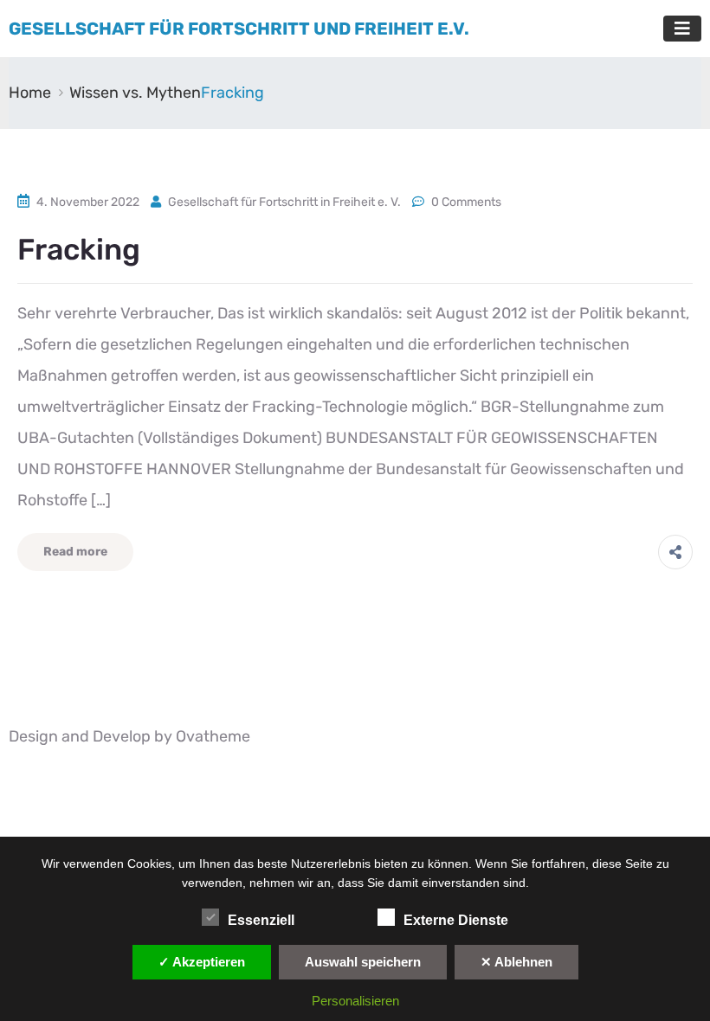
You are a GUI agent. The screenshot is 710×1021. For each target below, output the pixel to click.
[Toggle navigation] (682, 29)
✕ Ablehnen (516, 961)
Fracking (78, 249)
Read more (75, 551)
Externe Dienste (455, 920)
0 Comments (466, 202)
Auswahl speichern (363, 961)
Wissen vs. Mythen (135, 92)
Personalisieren (355, 1000)
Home (30, 92)
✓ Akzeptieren (201, 961)
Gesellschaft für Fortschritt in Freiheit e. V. (284, 202)
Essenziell (261, 920)
